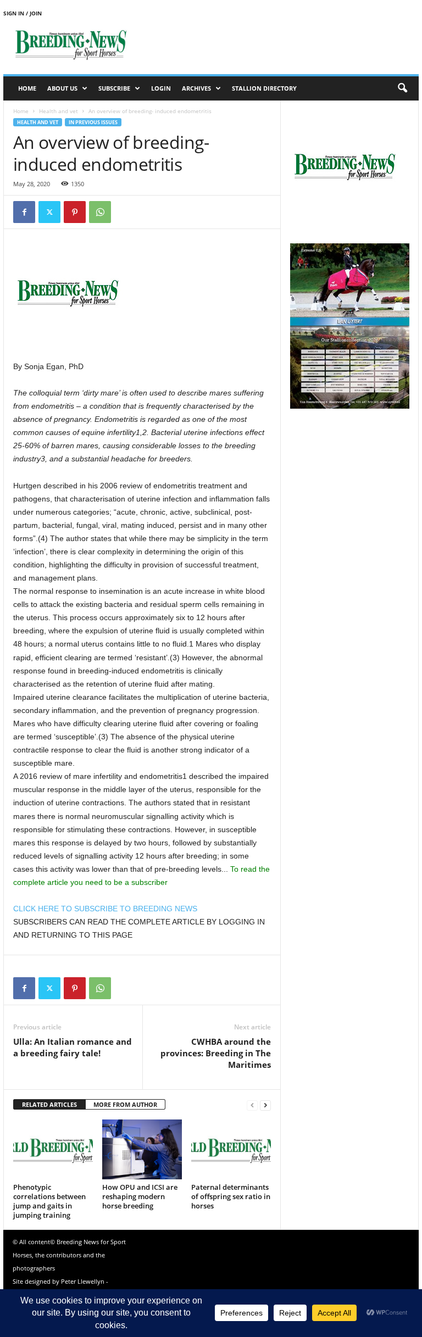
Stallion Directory (264, 88)
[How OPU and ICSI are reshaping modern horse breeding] (142, 1149)
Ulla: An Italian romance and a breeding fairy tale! (72, 1047)
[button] (402, 88)
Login (161, 88)
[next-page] (265, 1105)
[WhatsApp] (100, 212)
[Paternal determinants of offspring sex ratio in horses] (231, 1149)
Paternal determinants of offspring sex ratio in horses (230, 1196)
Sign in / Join (22, 13)
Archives (196, 88)
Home (27, 88)
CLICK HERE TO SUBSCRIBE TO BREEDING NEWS (105, 908)
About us (62, 88)
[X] (49, 212)
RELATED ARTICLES (49, 1104)
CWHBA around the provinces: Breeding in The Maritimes (215, 1053)
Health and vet (58, 111)
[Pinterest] (75, 212)
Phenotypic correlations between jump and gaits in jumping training (49, 1201)
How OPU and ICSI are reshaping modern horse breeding (139, 1196)
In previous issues (93, 122)
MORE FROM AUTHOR (125, 1104)
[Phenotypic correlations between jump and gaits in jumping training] (53, 1149)
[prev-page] (252, 1105)
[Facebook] (24, 212)
